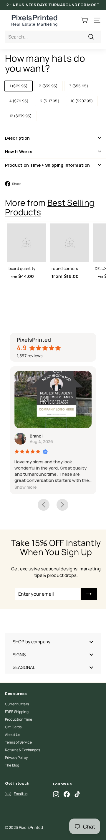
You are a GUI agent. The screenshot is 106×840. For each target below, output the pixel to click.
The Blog (12, 765)
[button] (25, 487)
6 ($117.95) (49, 100)
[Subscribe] (89, 594)
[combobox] (53, 37)
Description (17, 138)
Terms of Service (18, 742)
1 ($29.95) (18, 85)
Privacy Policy (16, 757)
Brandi (36, 435)
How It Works (18, 151)
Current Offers (17, 704)
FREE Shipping (17, 711)
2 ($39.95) (48, 85)
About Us (12, 734)
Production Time (18, 719)
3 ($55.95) (78, 85)
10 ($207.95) (82, 100)
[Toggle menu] (91, 642)
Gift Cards (13, 726)
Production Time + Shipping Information (47, 165)
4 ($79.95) (19, 100)
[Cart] (84, 20)
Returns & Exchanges (22, 749)
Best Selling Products (49, 207)
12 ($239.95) (20, 115)
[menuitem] (53, 642)
